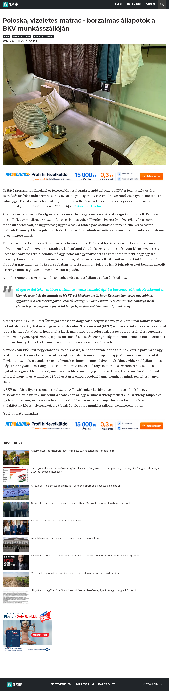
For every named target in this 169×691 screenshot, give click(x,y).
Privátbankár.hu (87, 206)
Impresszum (84, 684)
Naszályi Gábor (43, 36)
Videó (150, 4)
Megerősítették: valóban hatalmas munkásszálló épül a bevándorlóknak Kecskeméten (90, 289)
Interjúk (134, 4)
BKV (6, 36)
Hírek (118, 4)
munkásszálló (21, 36)
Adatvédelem (60, 684)
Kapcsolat (106, 684)
